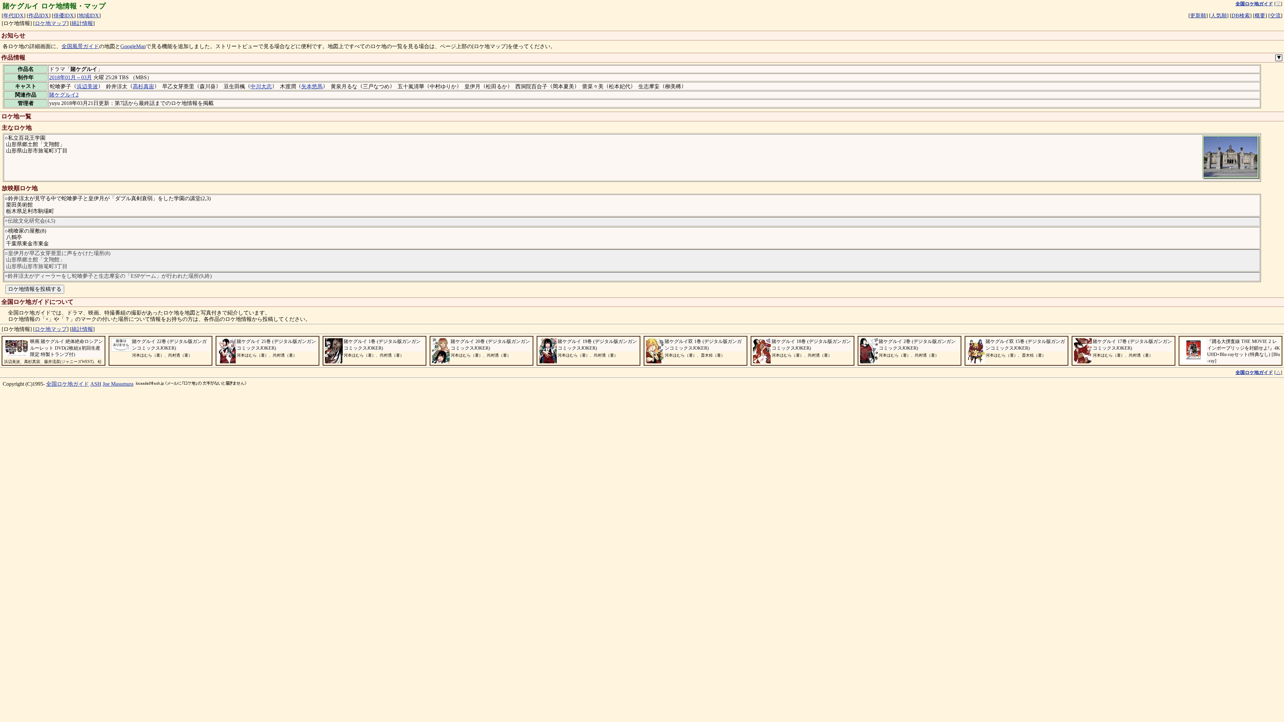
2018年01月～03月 (70, 77)
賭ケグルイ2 (64, 95)
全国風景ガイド (80, 46)
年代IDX (13, 15)
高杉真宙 (143, 86)
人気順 (1219, 15)
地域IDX (89, 15)
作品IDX (38, 15)
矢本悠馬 (312, 86)
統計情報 (82, 23)
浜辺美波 (87, 86)
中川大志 (261, 86)
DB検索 (1241, 15)
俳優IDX (64, 15)
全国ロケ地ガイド (67, 384)
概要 (1260, 15)
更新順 (1198, 15)
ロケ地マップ (51, 23)
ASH (95, 384)
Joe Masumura (118, 384)
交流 (1275, 15)
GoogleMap (133, 46)
